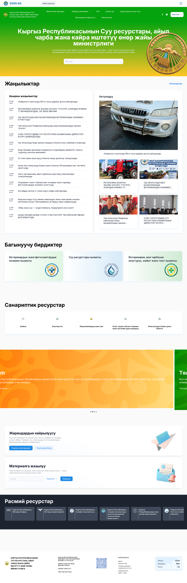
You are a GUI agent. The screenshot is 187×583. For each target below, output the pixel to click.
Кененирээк (175, 83)
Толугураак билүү (13, 388)
